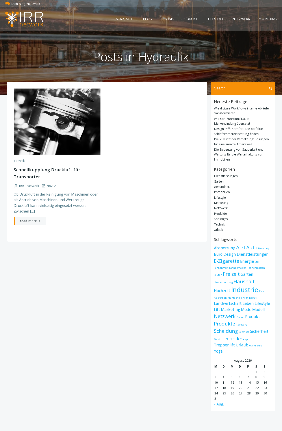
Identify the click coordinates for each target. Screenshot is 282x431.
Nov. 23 (52, 186)
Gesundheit (222, 187)
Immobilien (222, 192)
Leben (248, 303)
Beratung (263, 248)
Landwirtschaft (228, 303)
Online (240, 317)
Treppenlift (224, 345)
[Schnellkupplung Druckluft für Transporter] (57, 121)
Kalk (261, 291)
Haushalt (244, 281)
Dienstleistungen (226, 176)
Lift (217, 309)
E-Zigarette (226, 260)
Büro (218, 254)
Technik (167, 19)
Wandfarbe (255, 345)
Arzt (240, 247)
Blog (147, 19)
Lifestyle (216, 19)
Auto (251, 247)
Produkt (252, 316)
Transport (245, 339)
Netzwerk (241, 19)
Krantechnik (235, 297)
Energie (247, 261)
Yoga (218, 351)
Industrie (244, 289)
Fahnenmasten (238, 267)
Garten (219, 181)
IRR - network (29, 186)
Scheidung (226, 330)
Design (229, 254)
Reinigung (241, 324)
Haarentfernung (223, 282)
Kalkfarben (220, 297)
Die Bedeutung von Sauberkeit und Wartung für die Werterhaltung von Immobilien (238, 154)
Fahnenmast (221, 267)
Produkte (191, 19)
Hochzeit (222, 290)
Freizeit (231, 273)
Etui (257, 261)
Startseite (125, 19)
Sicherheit (259, 331)
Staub (217, 339)
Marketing (268, 19)
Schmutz (244, 331)
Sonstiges (221, 219)
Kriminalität (249, 297)
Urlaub (218, 230)
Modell (258, 309)
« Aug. (219, 404)
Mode (246, 309)
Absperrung (224, 247)
